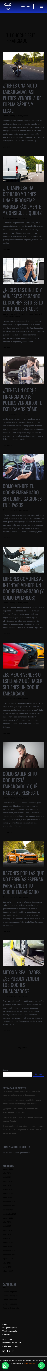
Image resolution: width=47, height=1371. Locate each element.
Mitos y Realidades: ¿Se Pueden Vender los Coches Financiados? (22, 982)
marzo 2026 (7, 1189)
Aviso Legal (7, 1339)
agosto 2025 (8, 1218)
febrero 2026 (8, 1193)
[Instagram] (3, 1351)
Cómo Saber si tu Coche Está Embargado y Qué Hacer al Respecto (21, 783)
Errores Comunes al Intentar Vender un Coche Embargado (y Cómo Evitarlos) (23, 588)
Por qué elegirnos (9, 1328)
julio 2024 (7, 1263)
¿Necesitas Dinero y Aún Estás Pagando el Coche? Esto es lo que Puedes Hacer (23, 299)
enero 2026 (7, 1198)
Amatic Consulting (30, 1363)
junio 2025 (7, 1226)
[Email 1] (13, 1351)
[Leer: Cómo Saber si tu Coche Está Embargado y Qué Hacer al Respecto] (23, 755)
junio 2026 (7, 1177)
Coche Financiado (25, 314)
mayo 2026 (7, 1181)
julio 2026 (7, 1173)
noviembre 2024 (9, 1255)
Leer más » (7, 146)
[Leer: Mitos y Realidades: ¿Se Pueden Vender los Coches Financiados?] (23, 953)
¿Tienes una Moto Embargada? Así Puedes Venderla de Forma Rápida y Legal (22, 98)
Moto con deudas (10, 1304)
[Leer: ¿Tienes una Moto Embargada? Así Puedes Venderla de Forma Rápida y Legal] (23, 65)
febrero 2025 (8, 1242)
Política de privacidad (11, 1343)
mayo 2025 (7, 1230)
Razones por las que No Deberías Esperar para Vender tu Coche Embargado (23, 882)
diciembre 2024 (9, 1251)
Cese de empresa (10, 218)
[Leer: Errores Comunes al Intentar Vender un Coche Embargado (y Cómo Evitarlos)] (23, 560)
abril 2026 (7, 1185)
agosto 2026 (8, 1169)
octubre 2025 (8, 1210)
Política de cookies (10, 1346)
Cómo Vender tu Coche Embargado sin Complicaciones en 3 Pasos (22, 495)
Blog (4, 1287)
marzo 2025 (7, 1238)
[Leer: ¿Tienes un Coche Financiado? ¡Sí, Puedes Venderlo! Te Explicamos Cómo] (23, 370)
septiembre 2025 (9, 1214)
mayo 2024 (7, 1267)
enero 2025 (7, 1247)
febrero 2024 (8, 1271)
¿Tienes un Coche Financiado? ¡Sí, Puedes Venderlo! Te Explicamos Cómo (22, 399)
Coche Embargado (10, 116)
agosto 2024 (8, 1259)
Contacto (6, 1334)
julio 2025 (7, 1222)
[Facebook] (8, 1351)
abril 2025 (7, 1234)
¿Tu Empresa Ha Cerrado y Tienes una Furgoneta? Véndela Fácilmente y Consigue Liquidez (22, 200)
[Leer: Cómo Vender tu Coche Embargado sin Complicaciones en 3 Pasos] (23, 467)
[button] (41, 6)
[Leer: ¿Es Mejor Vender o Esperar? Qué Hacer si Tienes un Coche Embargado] (23, 655)
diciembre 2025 (9, 1202)
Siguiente (23, 1047)
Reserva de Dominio (11, 1308)
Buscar (5, 1070)
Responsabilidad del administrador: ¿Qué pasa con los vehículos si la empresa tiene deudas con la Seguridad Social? (23, 1130)
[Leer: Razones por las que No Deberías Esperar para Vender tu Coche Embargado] (23, 854)
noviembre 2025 (9, 1206)
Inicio (4, 1324)
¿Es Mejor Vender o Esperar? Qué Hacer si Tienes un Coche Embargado (22, 684)
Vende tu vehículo (9, 1331)
